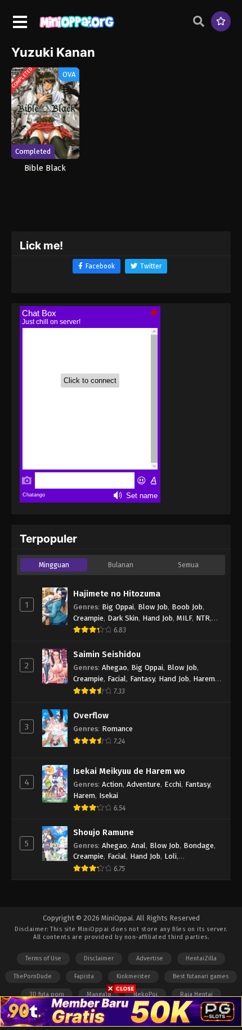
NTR (203, 618)
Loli (170, 856)
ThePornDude (33, 976)
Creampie (88, 618)
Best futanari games (200, 976)
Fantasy (142, 678)
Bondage (198, 845)
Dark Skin (122, 618)
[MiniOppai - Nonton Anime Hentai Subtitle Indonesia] (76, 29)
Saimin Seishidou (107, 654)
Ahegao (114, 667)
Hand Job (157, 618)
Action (112, 784)
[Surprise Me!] (221, 21)
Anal (138, 845)
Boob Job (187, 607)
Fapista (84, 976)
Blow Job (153, 607)
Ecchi (172, 784)
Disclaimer (99, 958)
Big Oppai (118, 607)
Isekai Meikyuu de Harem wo (129, 771)
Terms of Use (43, 958)
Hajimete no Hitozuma (116, 594)
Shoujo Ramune (103, 832)
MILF (184, 618)
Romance (117, 728)
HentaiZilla (201, 958)
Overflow (91, 715)
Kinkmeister (133, 976)
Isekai (108, 795)
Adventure (143, 784)
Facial (116, 678)
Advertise (149, 958)
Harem (204, 678)
